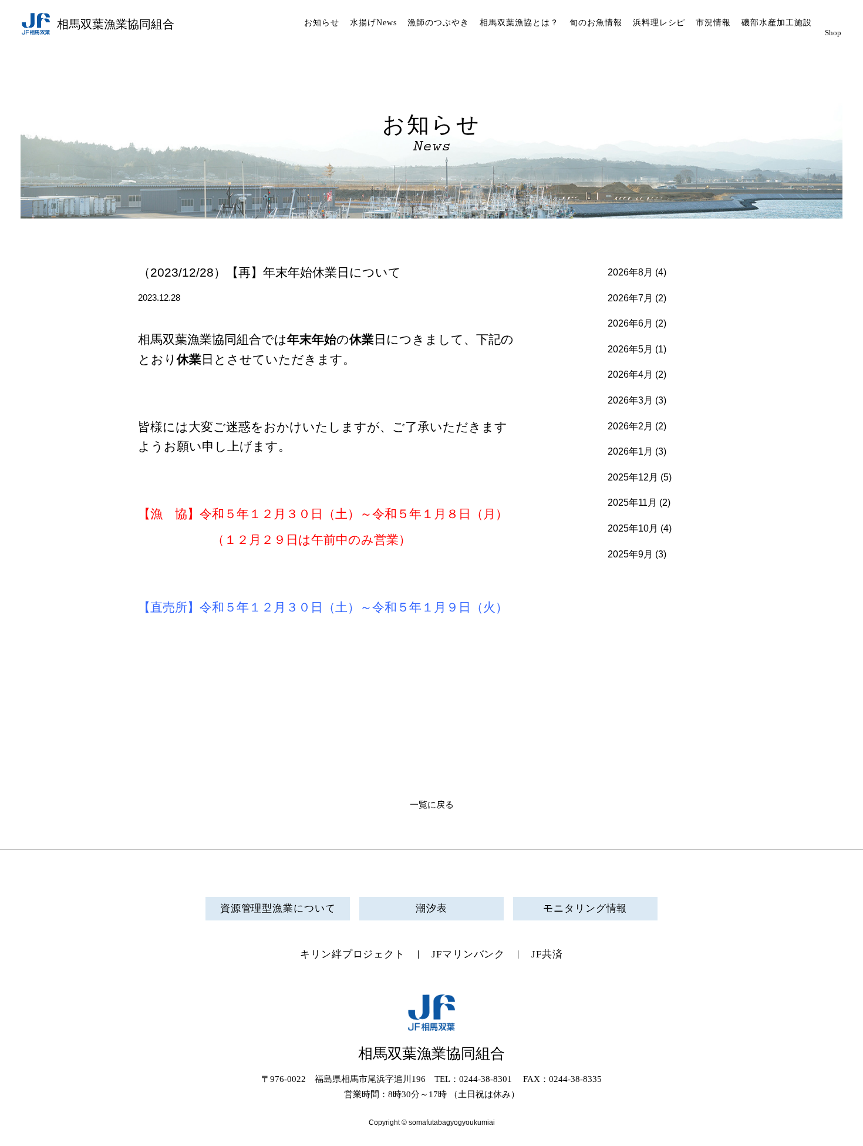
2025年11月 (632, 503)
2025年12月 (633, 477)
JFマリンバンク (468, 954)
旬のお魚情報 (595, 22)
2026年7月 (630, 298)
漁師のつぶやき (438, 22)
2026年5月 (630, 349)
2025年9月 (630, 554)
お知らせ (321, 22)
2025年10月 (633, 528)
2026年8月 (630, 272)
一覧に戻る (432, 804)
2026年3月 (630, 400)
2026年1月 (630, 451)
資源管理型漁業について (278, 908)
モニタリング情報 (585, 908)
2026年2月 (630, 426)
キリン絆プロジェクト (352, 954)
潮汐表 (431, 908)
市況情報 (713, 22)
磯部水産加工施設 (776, 22)
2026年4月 (630, 374)
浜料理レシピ (659, 22)
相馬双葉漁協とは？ (519, 22)
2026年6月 (630, 323)
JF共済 (547, 954)
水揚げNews (373, 22)
